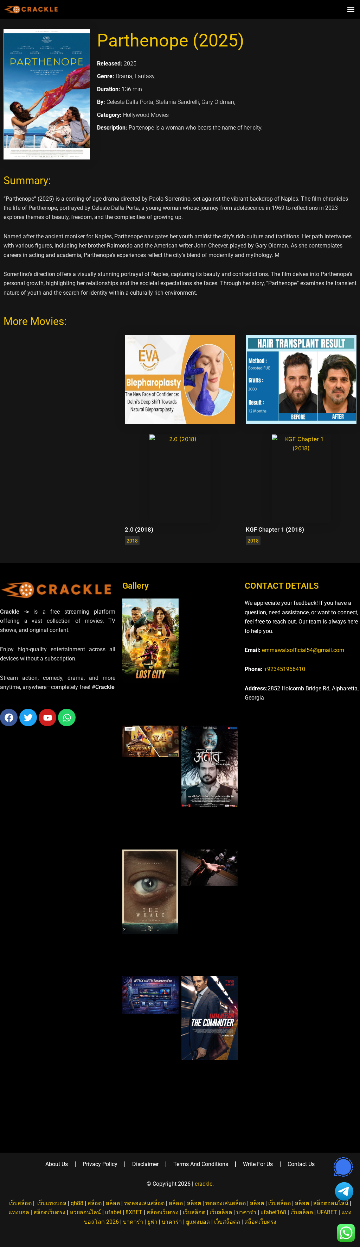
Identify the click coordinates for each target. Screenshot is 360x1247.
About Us (56, 1164)
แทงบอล (18, 1212)
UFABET (327, 1212)
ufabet (113, 1212)
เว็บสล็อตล (227, 1221)
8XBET (134, 1212)
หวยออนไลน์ (85, 1212)
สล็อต (95, 1203)
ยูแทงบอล (198, 1221)
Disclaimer (145, 1164)
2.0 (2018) (139, 529)
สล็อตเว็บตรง (49, 1212)
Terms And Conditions (200, 1164)
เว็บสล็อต (20, 1203)
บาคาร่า (246, 1212)
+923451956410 (284, 669)
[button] (350, 9)
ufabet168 (273, 1212)
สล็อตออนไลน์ (330, 1203)
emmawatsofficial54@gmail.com (303, 650)
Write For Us (258, 1164)
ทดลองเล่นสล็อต (144, 1203)
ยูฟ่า (152, 1221)
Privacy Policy (100, 1164)
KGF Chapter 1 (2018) (275, 529)
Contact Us (301, 1164)
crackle (203, 1183)
